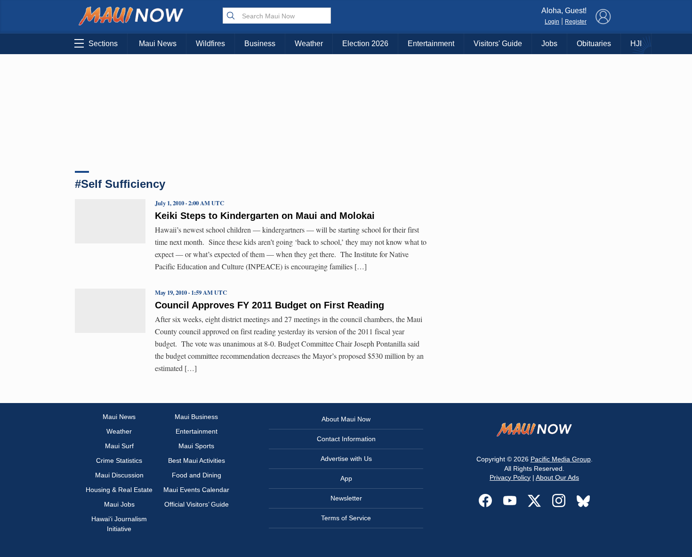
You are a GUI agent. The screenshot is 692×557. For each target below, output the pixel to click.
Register (576, 21)
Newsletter (346, 498)
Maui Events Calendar (196, 489)
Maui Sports (196, 446)
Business (259, 44)
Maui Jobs (119, 504)
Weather (309, 44)
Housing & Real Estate (119, 489)
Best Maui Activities (196, 460)
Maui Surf (119, 446)
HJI (636, 44)
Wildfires (210, 44)
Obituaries (594, 44)
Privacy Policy (510, 477)
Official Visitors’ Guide (196, 504)
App (346, 478)
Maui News (158, 44)
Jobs (549, 44)
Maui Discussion (119, 475)
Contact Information (346, 439)
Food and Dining (196, 475)
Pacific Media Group (561, 459)
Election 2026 (365, 44)
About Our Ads (557, 477)
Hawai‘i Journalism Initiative (119, 524)
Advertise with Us (346, 458)
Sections (103, 44)
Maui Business (196, 416)
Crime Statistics (119, 460)
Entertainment (431, 44)
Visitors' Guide (498, 44)
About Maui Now (346, 419)
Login (552, 21)
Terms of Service (346, 518)
